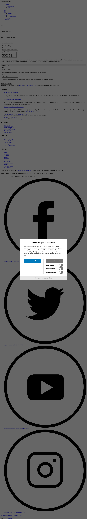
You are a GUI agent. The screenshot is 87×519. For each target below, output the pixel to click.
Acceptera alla (32, 261)
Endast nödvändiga (55, 261)
